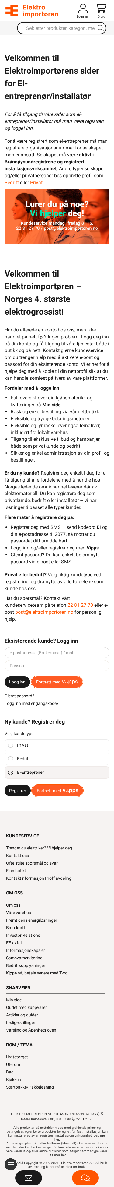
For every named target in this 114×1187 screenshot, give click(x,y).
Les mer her (57, 1155)
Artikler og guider (22, 1015)
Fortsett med (48, 682)
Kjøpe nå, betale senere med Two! (37, 973)
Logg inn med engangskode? (32, 703)
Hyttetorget (17, 1056)
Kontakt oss (17, 855)
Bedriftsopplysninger (25, 965)
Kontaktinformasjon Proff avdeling (38, 878)
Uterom (13, 1064)
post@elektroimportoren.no (44, 612)
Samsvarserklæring (24, 957)
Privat (36, 182)
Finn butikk (16, 870)
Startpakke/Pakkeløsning (30, 1087)
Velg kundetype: (19, 733)
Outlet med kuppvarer (26, 1007)
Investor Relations (23, 935)
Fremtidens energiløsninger (31, 920)
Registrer (17, 790)
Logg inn (17, 682)
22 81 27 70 (80, 605)
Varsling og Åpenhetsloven (31, 1030)
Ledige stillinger (20, 1022)
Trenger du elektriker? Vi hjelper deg (39, 848)
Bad (10, 1072)
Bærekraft (15, 927)
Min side (14, 999)
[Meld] (28, 1177)
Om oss (13, 905)
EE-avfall (14, 942)
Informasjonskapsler (25, 950)
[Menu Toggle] (9, 28)
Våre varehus (18, 912)
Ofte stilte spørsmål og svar (32, 863)
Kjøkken (13, 1079)
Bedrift (12, 182)
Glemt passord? (19, 695)
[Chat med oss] (85, 1177)
